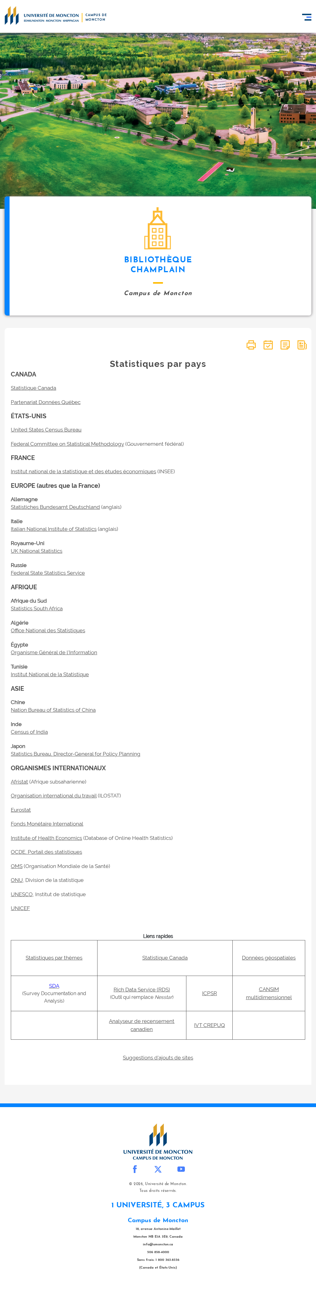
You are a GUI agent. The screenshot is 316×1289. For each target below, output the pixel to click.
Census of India (29, 732)
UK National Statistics (36, 551)
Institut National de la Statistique (50, 674)
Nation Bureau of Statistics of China (53, 710)
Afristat (19, 782)
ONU (17, 880)
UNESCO (22, 894)
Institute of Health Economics (46, 838)
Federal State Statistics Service (48, 573)
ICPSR (209, 993)
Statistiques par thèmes (54, 958)
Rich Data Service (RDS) (142, 989)
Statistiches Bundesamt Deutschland (55, 507)
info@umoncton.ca (158, 1244)
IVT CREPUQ (209, 1025)
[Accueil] (42, 15)
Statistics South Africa (37, 608)
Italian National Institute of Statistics (54, 529)
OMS (17, 866)
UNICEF (20, 908)
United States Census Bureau (46, 430)
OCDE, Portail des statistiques (46, 852)
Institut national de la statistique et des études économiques (83, 471)
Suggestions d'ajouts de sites (158, 1058)
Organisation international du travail (54, 796)
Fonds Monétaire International (47, 824)
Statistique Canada (33, 388)
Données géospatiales (269, 958)
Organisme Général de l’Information (54, 652)
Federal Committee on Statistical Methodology (67, 444)
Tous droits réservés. (158, 1191)
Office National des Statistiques (48, 630)
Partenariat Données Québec (46, 402)
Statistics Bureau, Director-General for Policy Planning (75, 754)
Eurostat (21, 810)
